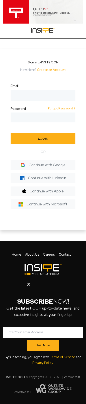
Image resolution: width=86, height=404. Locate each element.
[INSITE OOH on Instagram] (43, 284)
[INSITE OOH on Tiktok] (64, 284)
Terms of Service (62, 357)
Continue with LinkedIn (47, 177)
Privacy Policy (42, 363)
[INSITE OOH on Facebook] (22, 284)
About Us (32, 254)
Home (16, 254)
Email (15, 86)
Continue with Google (47, 164)
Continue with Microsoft (46, 204)
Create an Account (51, 70)
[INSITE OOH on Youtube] (36, 284)
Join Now (43, 345)
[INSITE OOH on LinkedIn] (57, 284)
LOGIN (43, 138)
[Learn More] (43, 12)
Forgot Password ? (61, 108)
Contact (65, 254)
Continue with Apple (47, 191)
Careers (49, 254)
